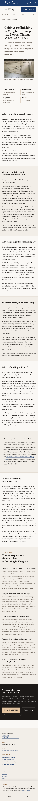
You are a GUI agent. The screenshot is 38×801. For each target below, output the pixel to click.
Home (3, 19)
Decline (10, 796)
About (23, 14)
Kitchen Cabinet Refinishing (9, 762)
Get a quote (28, 710)
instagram (4, 774)
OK (27, 796)
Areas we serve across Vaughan (10, 750)
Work (14, 14)
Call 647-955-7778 (11, 710)
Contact (33, 14)
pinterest (4, 779)
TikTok (3, 771)
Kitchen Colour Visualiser (8, 764)
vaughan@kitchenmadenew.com (10, 738)
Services (5, 14)
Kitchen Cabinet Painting (8, 759)
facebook (4, 776)
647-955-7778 (29, 9)
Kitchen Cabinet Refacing (8, 757)
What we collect (26, 790)
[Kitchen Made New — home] (8, 9)
